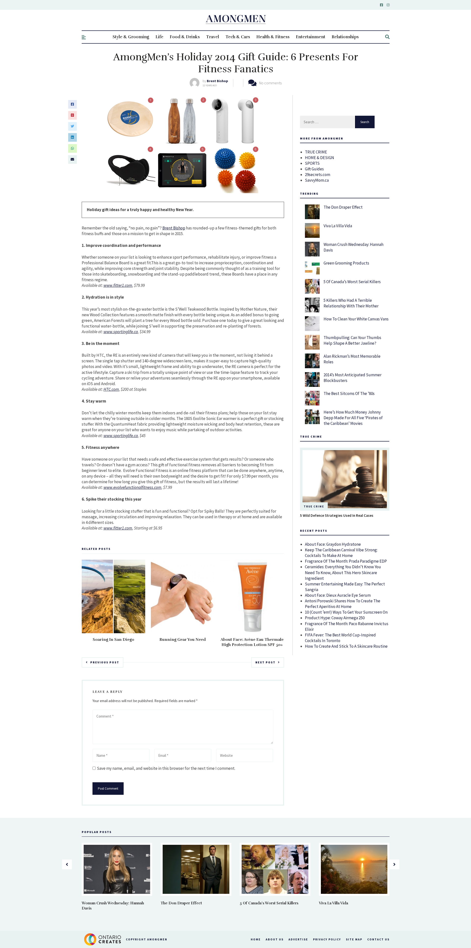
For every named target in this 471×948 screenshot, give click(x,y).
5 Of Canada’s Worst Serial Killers (352, 281)
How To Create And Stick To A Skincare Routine (346, 646)
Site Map (354, 939)
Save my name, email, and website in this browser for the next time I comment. (166, 768)
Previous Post (104, 662)
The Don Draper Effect (343, 207)
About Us (275, 939)
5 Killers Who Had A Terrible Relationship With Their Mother (351, 303)
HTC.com (111, 389)
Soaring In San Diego (113, 639)
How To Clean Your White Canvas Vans (356, 319)
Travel (212, 36)
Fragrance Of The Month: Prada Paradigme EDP (346, 561)
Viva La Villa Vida (338, 225)
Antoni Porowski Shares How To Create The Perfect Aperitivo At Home (342, 603)
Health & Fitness (272, 36)
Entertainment (310, 36)
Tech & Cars (237, 36)
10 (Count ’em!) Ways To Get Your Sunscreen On (346, 612)
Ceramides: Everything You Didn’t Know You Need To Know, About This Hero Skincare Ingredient (343, 572)
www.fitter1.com (118, 285)
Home (256, 939)
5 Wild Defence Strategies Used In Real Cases (336, 515)
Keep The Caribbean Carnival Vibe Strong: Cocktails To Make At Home (341, 552)
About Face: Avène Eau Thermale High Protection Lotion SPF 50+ (252, 642)
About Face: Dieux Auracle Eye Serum (338, 595)
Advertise (298, 939)
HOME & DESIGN (319, 157)
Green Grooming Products (346, 263)
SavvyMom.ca (317, 180)
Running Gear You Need (182, 639)
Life (159, 36)
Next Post (265, 662)
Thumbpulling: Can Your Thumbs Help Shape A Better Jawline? (352, 340)
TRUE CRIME (316, 152)
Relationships (345, 36)
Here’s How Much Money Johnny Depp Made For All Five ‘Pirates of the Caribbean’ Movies (353, 417)
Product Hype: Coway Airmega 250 (335, 617)
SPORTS (312, 163)
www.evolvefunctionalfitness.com (132, 487)
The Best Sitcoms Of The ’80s (349, 393)
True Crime (314, 506)
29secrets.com (317, 174)
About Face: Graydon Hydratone (333, 544)
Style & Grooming (131, 36)
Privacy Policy (327, 939)
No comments (270, 82)
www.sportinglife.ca (121, 331)
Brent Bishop (217, 81)
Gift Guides (314, 169)
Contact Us (378, 939)
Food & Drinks (185, 36)
